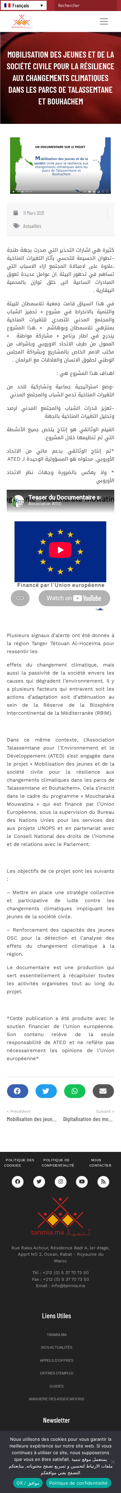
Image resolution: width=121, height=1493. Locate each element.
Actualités (32, 226)
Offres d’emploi (56, 1373)
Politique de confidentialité (58, 1163)
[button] (18, 1091)
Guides (56, 1386)
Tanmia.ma (57, 1335)
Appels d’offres (56, 1360)
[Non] (112, 1462)
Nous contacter (100, 1163)
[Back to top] (92, 1472)
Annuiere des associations (56, 1399)
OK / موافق (27, 1483)
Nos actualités (56, 1347)
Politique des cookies (19, 1163)
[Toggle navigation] (104, 21)
